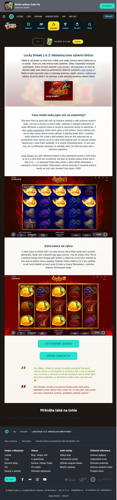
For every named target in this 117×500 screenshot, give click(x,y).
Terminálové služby (69, 459)
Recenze (78, 42)
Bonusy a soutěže (13, 471)
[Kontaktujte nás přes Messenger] (30, 479)
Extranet (65, 496)
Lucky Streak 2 (87, 70)
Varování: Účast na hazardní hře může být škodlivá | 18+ (58, 441)
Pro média (36, 467)
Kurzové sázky (52, 16)
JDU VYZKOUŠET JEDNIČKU (58, 343)
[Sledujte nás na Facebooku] (22, 479)
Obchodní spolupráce (41, 471)
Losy (29, 16)
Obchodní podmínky (99, 463)
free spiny (56, 254)
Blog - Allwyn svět (39, 455)
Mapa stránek (54, 496)
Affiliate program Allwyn (71, 463)
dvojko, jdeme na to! (58, 355)
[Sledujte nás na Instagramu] (37, 479)
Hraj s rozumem (11, 441)
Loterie (20, 16)
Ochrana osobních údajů (101, 467)
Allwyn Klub (65, 455)
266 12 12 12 (64, 490)
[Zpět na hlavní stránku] (11, 16)
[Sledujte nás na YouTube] (45, 479)
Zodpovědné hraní (98, 459)
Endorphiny (79, 67)
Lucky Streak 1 (63, 67)
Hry (63, 16)
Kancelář (23, 431)
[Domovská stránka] (7, 431)
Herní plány (26, 441)
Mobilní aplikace (67, 467)
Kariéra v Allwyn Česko (41, 463)
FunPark (38, 16)
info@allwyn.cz (77, 490)
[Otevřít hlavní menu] (4, 16)
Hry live (72, 16)
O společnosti (37, 459)
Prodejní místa (97, 471)
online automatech (35, 130)
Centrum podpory (98, 455)
